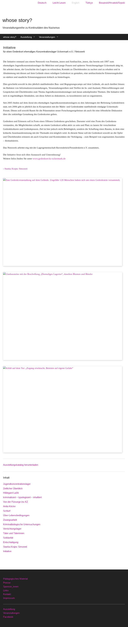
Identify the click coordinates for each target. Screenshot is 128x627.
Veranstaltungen (47, 37)
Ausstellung (26, 37)
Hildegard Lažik (11, 492)
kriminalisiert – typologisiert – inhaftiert (22, 497)
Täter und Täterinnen (13, 533)
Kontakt (7, 594)
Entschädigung (10, 542)
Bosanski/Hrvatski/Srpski (112, 2)
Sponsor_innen (10, 586)
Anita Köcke (9, 506)
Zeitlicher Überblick (13, 488)
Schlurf (6, 510)
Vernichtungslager (12, 528)
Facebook (8, 616)
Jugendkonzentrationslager (17, 484)
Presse (6, 582)
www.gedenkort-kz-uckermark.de (49, 158)
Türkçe (89, 2)
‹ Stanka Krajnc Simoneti (15, 168)
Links (6, 590)
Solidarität (8, 537)
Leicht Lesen (59, 2)
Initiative (7, 551)
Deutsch (42, 2)
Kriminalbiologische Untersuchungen (21, 524)
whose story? (9, 37)
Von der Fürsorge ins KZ (15, 501)
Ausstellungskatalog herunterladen (20, 464)
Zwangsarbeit (10, 519)
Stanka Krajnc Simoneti (15, 546)
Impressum (9, 598)
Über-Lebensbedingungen (16, 515)
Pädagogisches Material (15, 578)
